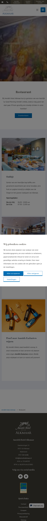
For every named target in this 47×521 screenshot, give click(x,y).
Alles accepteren (13, 273)
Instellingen (11, 279)
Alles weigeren (33, 273)
